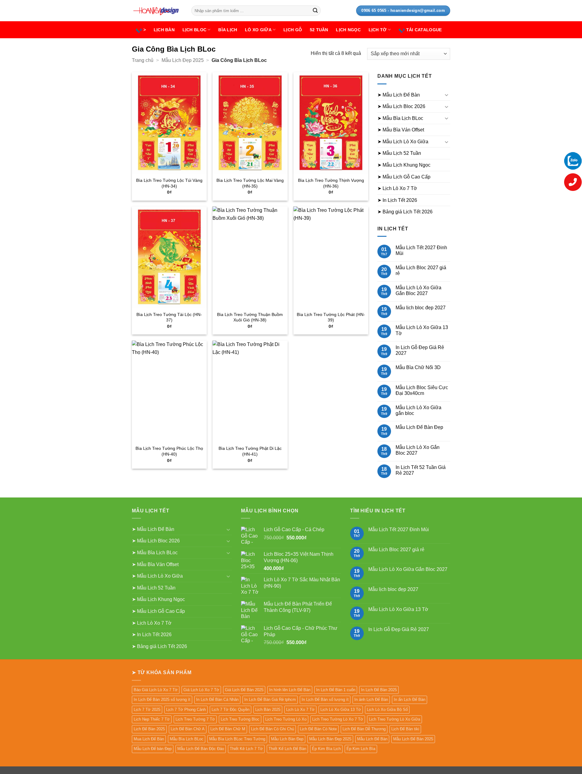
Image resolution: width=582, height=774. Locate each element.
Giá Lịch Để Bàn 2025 (244, 689)
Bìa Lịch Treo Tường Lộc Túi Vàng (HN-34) (169, 183)
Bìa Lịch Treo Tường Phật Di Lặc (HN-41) (250, 451)
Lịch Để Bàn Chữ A (188, 729)
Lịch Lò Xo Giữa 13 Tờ (340, 709)
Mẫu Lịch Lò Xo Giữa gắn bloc (418, 410)
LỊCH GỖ (292, 29)
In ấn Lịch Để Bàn (409, 699)
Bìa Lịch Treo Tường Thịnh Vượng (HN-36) (331, 183)
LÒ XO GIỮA (258, 29)
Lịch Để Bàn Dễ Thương (364, 729)
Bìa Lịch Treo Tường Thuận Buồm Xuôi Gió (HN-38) (250, 317)
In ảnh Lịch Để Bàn (371, 699)
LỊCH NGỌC (348, 29)
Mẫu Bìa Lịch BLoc (186, 739)
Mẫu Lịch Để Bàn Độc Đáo (200, 748)
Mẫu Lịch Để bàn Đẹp (153, 748)
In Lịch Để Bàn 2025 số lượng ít (162, 699)
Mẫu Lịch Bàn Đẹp (287, 739)
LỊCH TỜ (378, 29)
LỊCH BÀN (164, 29)
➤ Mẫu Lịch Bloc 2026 (401, 106)
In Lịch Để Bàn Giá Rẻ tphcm (270, 699)
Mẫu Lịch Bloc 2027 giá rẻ (421, 270)
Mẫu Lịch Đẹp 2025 (183, 60)
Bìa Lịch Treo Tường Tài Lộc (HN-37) (169, 317)
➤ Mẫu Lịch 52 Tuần (399, 153)
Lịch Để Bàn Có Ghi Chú (272, 729)
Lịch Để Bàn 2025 (149, 729)
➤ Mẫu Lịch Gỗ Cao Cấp (403, 176)
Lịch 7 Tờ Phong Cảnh (186, 709)
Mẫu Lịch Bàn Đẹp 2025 (330, 739)
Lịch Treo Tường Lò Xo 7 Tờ (337, 719)
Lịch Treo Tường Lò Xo (285, 719)
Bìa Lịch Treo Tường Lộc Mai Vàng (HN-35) (250, 183)
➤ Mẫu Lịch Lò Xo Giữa (402, 141)
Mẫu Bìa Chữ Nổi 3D (418, 367)
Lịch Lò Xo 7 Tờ (300, 709)
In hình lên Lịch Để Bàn (289, 689)
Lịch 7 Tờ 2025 (147, 709)
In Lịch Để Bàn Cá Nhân (217, 699)
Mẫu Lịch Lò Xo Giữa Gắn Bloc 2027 (418, 290)
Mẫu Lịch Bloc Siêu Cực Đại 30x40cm (422, 390)
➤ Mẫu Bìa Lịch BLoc (400, 118)
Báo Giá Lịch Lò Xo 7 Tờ (156, 689)
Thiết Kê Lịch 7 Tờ (246, 748)
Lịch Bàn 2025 (267, 709)
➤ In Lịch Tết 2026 (397, 200)
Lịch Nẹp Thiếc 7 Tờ (152, 719)
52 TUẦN (319, 29)
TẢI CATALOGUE (424, 29)
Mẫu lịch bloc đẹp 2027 (421, 307)
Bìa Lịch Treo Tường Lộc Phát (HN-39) (331, 317)
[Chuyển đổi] (446, 94)
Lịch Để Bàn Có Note (318, 729)
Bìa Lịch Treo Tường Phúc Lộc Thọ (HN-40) (169, 451)
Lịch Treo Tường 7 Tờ (195, 719)
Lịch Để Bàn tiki (405, 729)
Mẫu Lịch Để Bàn (372, 739)
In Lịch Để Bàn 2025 (379, 689)
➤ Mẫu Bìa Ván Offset (400, 129)
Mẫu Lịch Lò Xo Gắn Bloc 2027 (418, 450)
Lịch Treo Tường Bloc (240, 719)
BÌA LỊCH (227, 29)
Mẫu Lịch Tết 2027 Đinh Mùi (421, 250)
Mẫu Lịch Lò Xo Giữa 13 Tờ (422, 330)
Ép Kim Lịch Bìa (360, 748)
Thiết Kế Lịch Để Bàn (287, 748)
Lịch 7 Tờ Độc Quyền (230, 709)
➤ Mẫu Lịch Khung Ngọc (403, 165)
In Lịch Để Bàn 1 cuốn (335, 689)
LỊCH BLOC (194, 29)
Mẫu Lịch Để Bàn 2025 (413, 739)
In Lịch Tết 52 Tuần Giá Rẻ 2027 (421, 470)
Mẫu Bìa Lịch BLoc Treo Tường (237, 739)
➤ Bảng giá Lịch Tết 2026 (405, 211)
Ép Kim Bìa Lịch (326, 748)
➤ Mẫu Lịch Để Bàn (398, 94)
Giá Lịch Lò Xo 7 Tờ (201, 689)
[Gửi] (315, 10)
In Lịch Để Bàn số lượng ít (325, 699)
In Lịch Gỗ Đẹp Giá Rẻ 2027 (420, 350)
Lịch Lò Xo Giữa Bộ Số (387, 709)
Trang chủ (142, 60)
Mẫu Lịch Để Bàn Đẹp (419, 427)
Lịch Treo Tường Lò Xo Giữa (394, 719)
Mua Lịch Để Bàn (149, 739)
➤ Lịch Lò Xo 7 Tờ (397, 188)
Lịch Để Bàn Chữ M (227, 729)
